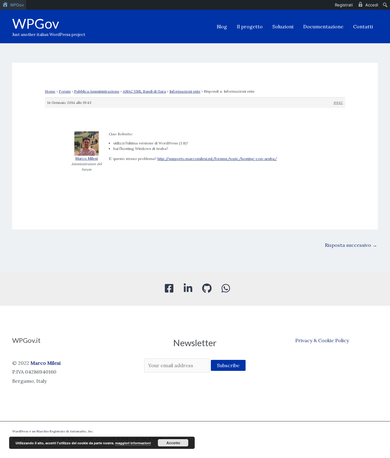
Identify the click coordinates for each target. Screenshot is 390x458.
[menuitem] (13, 5)
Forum (65, 91)
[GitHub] (207, 288)
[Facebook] (169, 288)
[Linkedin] (188, 288)
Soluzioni (282, 26)
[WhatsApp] (226, 288)
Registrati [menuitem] (344, 4)
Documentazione (323, 26)
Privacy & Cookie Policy (322, 340)
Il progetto (250, 26)
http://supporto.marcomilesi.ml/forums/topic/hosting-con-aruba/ (217, 158)
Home (50, 91)
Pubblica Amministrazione (96, 91)
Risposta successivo (351, 245)
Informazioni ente (184, 91)
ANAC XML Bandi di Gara (144, 91)
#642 (338, 102)
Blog (222, 26)
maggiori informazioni (133, 443)
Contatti (363, 26)
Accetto (173, 443)
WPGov (35, 23)
